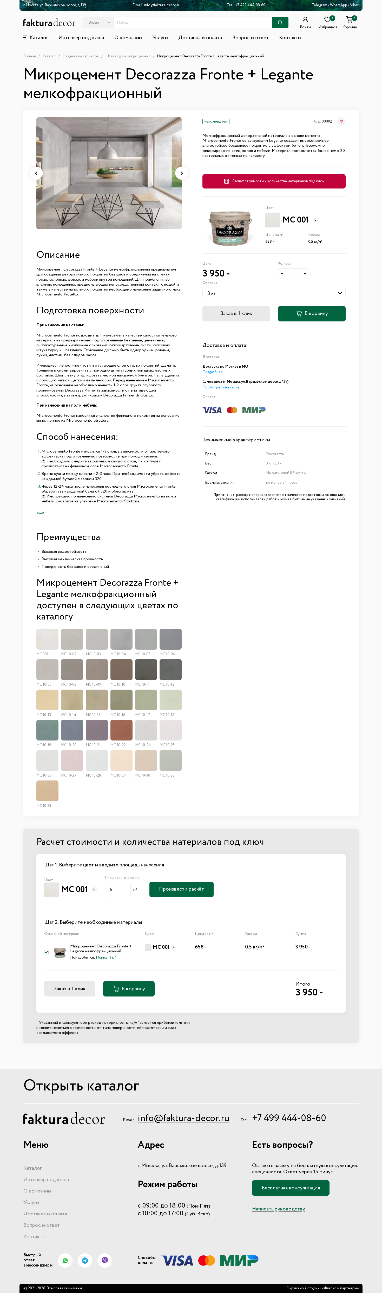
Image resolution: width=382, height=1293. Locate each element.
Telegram (319, 5)
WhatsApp (339, 5)
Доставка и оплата (200, 38)
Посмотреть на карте (221, 387)
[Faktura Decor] (49, 22)
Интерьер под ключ (81, 38)
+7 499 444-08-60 (250, 5)
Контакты (290, 38)
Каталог (49, 56)
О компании (128, 38)
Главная (29, 56)
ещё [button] (40, 512)
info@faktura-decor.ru (162, 5)
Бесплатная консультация (291, 1188)
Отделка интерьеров (80, 56)
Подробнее (212, 372)
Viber (354, 5)
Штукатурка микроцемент (127, 56)
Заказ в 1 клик (236, 313)
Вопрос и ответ (250, 38)
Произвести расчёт (181, 889)
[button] (36, 173)
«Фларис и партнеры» (340, 1288)
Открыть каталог (81, 1086)
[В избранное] (341, 121)
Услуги (160, 38)
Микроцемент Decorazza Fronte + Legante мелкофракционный (210, 56)
